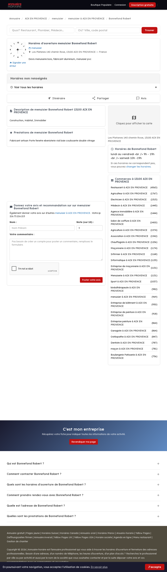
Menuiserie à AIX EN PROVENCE (134, 275)
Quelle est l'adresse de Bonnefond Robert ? (36, 505)
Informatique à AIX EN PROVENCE (134, 260)
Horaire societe (103, 537)
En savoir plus (99, 567)
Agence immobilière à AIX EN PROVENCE (134, 213)
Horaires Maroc (106, 533)
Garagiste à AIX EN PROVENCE (134, 330)
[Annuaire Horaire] (14, 5)
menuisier (36, 48)
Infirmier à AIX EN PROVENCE (134, 254)
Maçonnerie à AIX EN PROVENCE (134, 248)
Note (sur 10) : (85, 222)
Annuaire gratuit (15, 533)
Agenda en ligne (122, 537)
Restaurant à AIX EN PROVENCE (134, 187)
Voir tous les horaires (28, 87)
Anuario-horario (125, 533)
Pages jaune (33, 533)
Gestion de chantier (17, 541)
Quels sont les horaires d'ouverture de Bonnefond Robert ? (46, 484)
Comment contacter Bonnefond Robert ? (34, 474)
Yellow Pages (143, 533)
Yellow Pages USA (84, 537)
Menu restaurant (142, 537)
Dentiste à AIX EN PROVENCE (134, 342)
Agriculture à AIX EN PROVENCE (134, 230)
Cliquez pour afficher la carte (134, 123)
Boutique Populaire (101, 4)
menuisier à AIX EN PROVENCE (73, 213)
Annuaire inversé (43, 537)
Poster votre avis (91, 279)
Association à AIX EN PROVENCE (134, 236)
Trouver (149, 30)
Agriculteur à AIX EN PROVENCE (134, 193)
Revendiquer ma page (83, 441)
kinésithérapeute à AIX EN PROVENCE (134, 289)
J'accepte (154, 567)
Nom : (13, 222)
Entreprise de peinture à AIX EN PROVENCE (134, 314)
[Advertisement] (56, 174)
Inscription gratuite (142, 5)
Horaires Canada (69, 533)
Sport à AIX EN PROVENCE (134, 281)
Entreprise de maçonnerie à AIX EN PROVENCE (134, 268)
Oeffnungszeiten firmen (19, 537)
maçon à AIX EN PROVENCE (134, 348)
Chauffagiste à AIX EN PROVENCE (134, 242)
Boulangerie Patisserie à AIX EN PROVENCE (134, 356)
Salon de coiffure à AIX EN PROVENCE (134, 222)
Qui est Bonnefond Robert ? (25, 463)
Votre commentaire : (22, 234)
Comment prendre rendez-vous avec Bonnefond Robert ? (45, 495)
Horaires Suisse (49, 533)
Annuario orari (88, 533)
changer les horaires (138, 166)
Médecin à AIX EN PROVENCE (134, 205)
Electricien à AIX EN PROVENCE (134, 199)
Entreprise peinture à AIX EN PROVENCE (134, 323)
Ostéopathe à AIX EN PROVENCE (134, 336)
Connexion (120, 4)
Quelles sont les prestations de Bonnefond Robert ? (41, 516)
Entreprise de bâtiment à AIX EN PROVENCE (134, 304)
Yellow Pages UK (63, 537)
